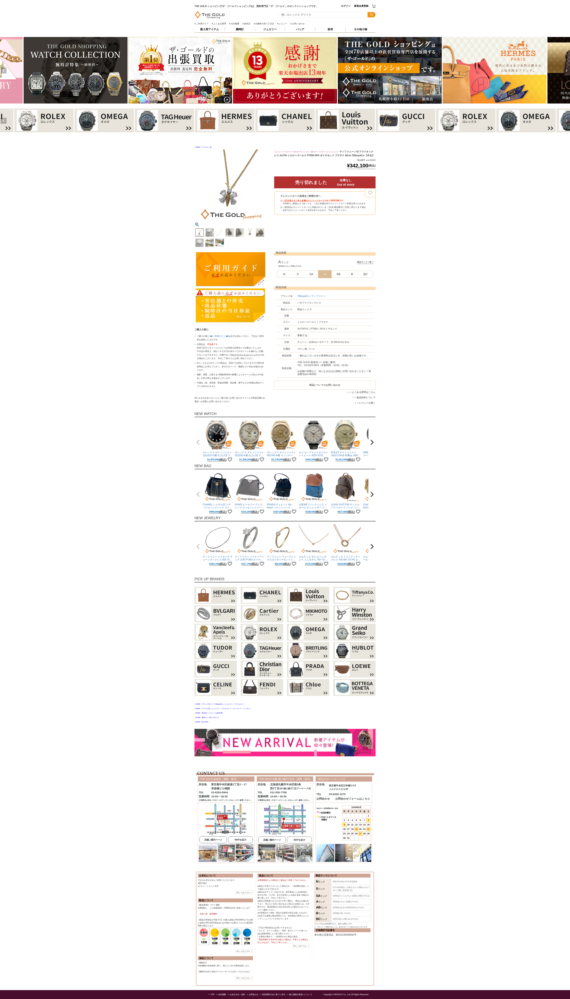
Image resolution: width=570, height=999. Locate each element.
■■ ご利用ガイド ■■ (219, 336)
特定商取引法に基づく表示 (273, 994)
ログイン (346, 6)
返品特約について (366, 397)
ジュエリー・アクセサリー (234, 704)
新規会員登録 (361, 6)
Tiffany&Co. (219, 704)
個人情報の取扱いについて (300, 994)
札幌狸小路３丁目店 (264, 23)
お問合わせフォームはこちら (352, 798)
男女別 (204, 713)
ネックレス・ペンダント (242, 708)
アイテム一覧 (207, 147)
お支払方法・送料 (237, 994)
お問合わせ (253, 994)
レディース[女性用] (216, 713)
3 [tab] (281, 106)
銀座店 (247, 23)
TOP (212, 994)
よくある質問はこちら (364, 392)
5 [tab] (285, 106)
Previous (4, 71)
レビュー (283, 23)
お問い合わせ (298, 23)
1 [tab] (277, 106)
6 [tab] (287, 106)
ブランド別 (206, 704)
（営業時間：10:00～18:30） (323, 364)
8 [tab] (291, 106)
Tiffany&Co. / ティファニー (311, 296)
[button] (198, 442)
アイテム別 (206, 708)
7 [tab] (289, 106)
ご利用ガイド (202, 23)
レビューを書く (367, 403)
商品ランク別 (207, 717)
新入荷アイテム (209, 29)
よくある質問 (220, 23)
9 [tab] (293, 106)
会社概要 (235, 23)
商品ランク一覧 (364, 262)
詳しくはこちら (243, 892)
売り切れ (205, 722)
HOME (197, 147)
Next (566, 71)
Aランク (216, 717)
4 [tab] (283, 106)
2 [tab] (279, 106)
